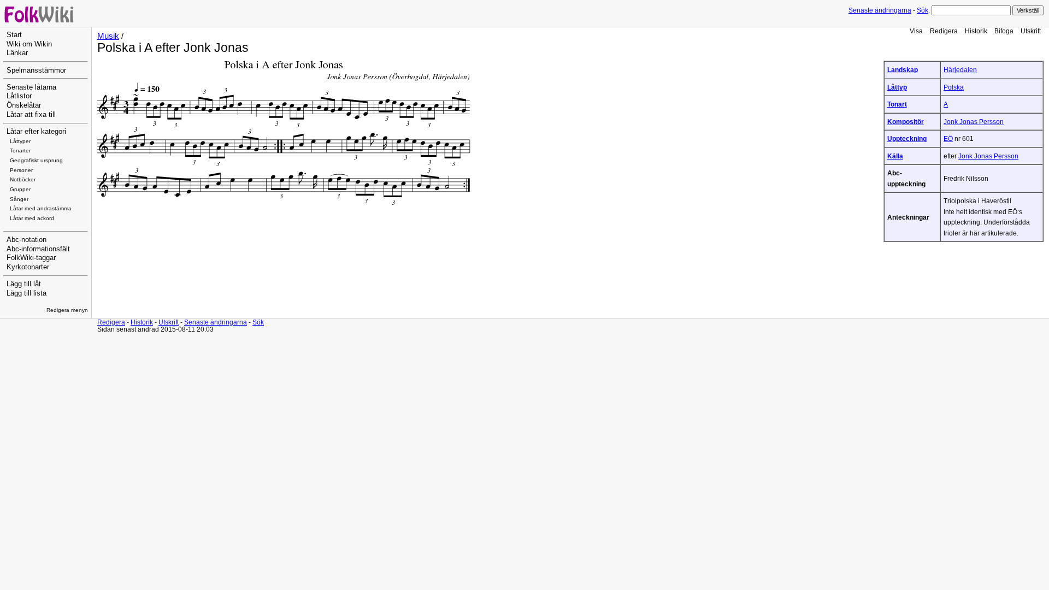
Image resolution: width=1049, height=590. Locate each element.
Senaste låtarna (31, 87)
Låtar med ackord (32, 218)
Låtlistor (19, 96)
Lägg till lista (26, 293)
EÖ (948, 138)
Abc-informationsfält (38, 249)
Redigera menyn (67, 310)
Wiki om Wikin (29, 44)
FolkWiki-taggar (31, 258)
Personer (21, 170)
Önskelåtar (24, 105)
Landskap (902, 69)
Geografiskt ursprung (36, 160)
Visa (916, 30)
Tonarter (20, 151)
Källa (895, 156)
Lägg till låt (24, 284)
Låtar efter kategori (36, 131)
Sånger (19, 199)
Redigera (944, 30)
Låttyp (897, 87)
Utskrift (1031, 30)
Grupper (20, 189)
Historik (976, 30)
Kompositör (905, 121)
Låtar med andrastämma (41, 208)
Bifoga (1003, 30)
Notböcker (23, 179)
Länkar (17, 53)
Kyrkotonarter (28, 267)
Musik (108, 36)
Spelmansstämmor (36, 70)
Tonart (897, 104)
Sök (922, 10)
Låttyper (20, 141)
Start (14, 35)
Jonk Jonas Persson (974, 121)
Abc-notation (26, 240)
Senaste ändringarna (879, 10)
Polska (954, 87)
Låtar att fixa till (31, 115)
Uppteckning (907, 138)
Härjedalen (960, 69)
